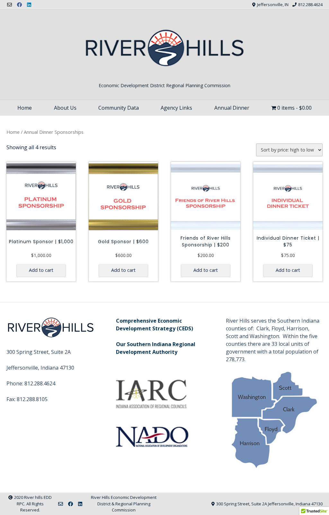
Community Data (118, 107)
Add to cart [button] (41, 270)
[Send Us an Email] (9, 4)
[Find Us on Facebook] (19, 4)
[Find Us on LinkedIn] (29, 4)
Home (24, 107)
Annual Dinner (231, 107)
